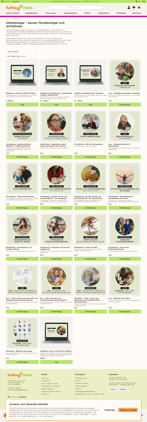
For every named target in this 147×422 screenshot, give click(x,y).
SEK (144, 1)
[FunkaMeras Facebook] (5, 415)
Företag (123, 389)
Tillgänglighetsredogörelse (85, 391)
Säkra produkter (47, 389)
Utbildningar (121, 13)
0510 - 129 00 (15, 388)
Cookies (78, 389)
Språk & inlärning (12, 13)
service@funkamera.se (19, 390)
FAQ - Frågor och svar (49, 383)
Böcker (87, 13)
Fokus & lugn (51, 13)
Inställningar (109, 410)
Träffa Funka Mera (82, 383)
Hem (7, 18)
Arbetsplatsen (103, 13)
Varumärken (136, 13)
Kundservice (45, 381)
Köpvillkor (45, 378)
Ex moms (7, 1)
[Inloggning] (129, 7)
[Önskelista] (134, 7)
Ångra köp (45, 394)
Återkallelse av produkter (50, 386)
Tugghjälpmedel (31, 13)
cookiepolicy (48, 416)
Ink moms (15, 1)
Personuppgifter (81, 386)
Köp (22, 105)
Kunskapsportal (81, 378)
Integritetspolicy (27, 416)
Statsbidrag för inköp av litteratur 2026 (90, 394)
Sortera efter (13, 52)
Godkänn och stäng (128, 410)
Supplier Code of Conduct (51, 391)
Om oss (78, 381)
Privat (113, 389)
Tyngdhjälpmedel (70, 13)
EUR (139, 1)
